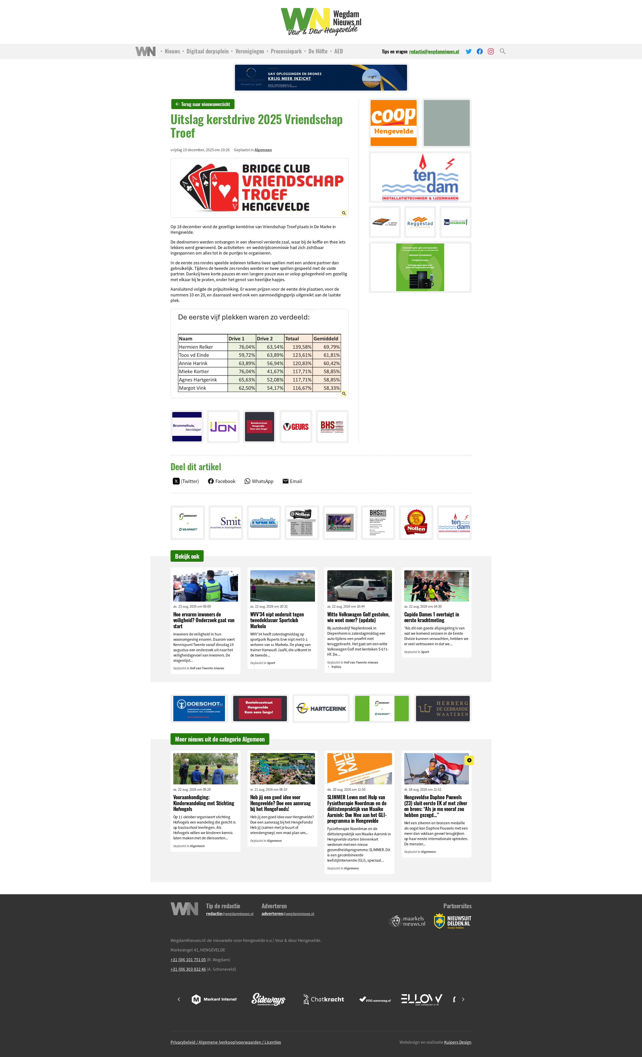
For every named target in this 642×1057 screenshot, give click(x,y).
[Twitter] (468, 51)
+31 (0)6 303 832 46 (188, 969)
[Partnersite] (407, 921)
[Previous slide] (179, 999)
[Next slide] (463, 999)
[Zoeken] (502, 51)
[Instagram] (490, 51)
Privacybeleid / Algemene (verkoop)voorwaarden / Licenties (226, 1042)
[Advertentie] (187, 427)
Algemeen (263, 149)
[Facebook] (479, 51)
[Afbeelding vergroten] (259, 187)
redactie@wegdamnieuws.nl (434, 51)
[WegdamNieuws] (321, 22)
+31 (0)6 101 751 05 (188, 959)
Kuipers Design (457, 1042)
